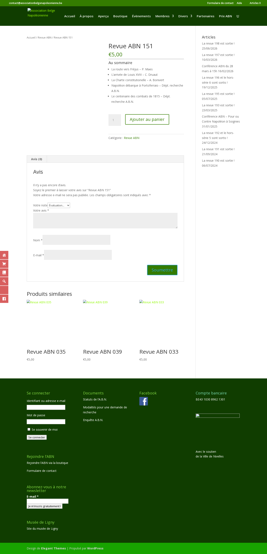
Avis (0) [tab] (36, 159)
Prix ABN (225, 16)
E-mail (33, 496)
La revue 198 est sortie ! (218, 43)
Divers (183, 16)
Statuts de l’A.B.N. (95, 399)
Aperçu (103, 16)
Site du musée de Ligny (42, 528)
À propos (86, 16)
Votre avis (41, 210)
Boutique (120, 16)
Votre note (40, 205)
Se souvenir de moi (45, 429)
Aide (239, 3)
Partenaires (205, 16)
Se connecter (36, 437)
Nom (38, 240)
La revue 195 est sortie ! (218, 94)
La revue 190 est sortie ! (218, 160)
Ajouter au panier (147, 119)
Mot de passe (36, 415)
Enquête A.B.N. (93, 420)
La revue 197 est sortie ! (218, 55)
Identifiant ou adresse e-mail (46, 401)
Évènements (141, 16)
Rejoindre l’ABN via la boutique (47, 463)
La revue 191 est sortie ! (218, 149)
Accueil (69, 16)
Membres (162, 16)
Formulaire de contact (220, 3)
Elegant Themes (53, 548)
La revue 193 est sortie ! (218, 105)
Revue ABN (45, 37)
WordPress (95, 548)
